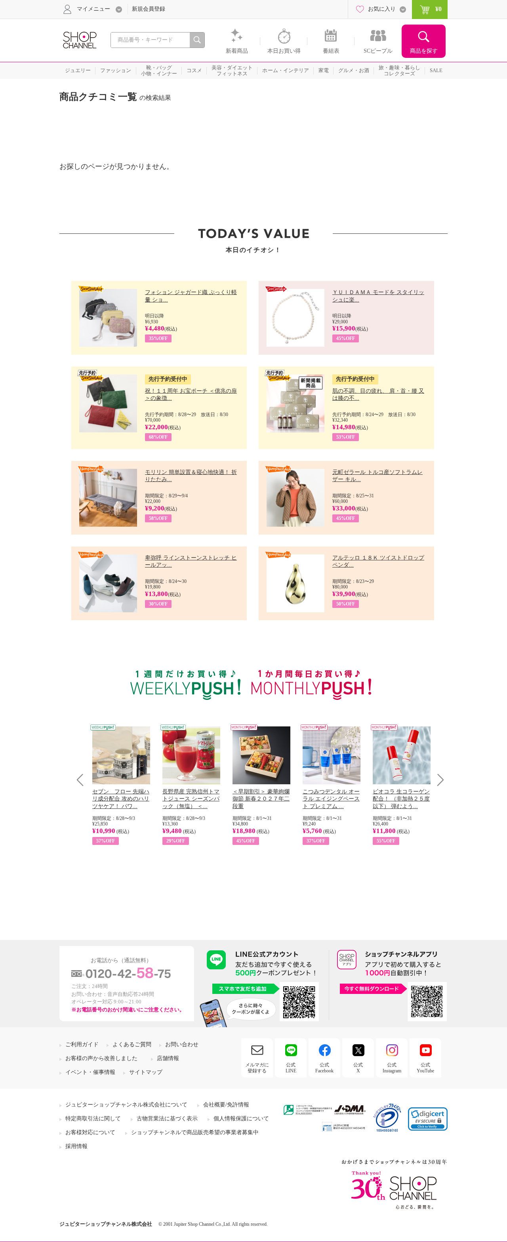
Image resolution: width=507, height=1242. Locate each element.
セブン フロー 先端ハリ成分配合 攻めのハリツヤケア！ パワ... (120, 799)
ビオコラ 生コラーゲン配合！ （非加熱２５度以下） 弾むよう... (401, 799)
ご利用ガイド (82, 1044)
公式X (358, 1067)
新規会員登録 (148, 9)
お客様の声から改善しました (101, 1058)
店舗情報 (168, 1058)
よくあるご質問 (131, 1044)
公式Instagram (392, 1067)
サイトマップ (145, 1072)
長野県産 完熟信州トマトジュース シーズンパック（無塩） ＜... (190, 799)
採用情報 (76, 1146)
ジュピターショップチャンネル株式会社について (126, 1105)
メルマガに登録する (257, 1067)
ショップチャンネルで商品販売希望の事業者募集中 (195, 1132)
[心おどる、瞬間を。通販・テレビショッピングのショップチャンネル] (79, 39)
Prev (83, 779)
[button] (428, 1119)
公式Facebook (324, 1067)
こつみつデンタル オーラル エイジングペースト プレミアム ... (331, 799)
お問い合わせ (181, 1044)
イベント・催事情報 (90, 1072)
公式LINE (291, 1067)
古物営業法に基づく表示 (167, 1119)
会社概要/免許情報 (226, 1105)
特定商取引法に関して (93, 1119)
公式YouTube (425, 1067)
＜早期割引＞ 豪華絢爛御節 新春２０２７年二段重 (261, 799)
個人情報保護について (241, 1119)
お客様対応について (90, 1132)
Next (437, 779)
